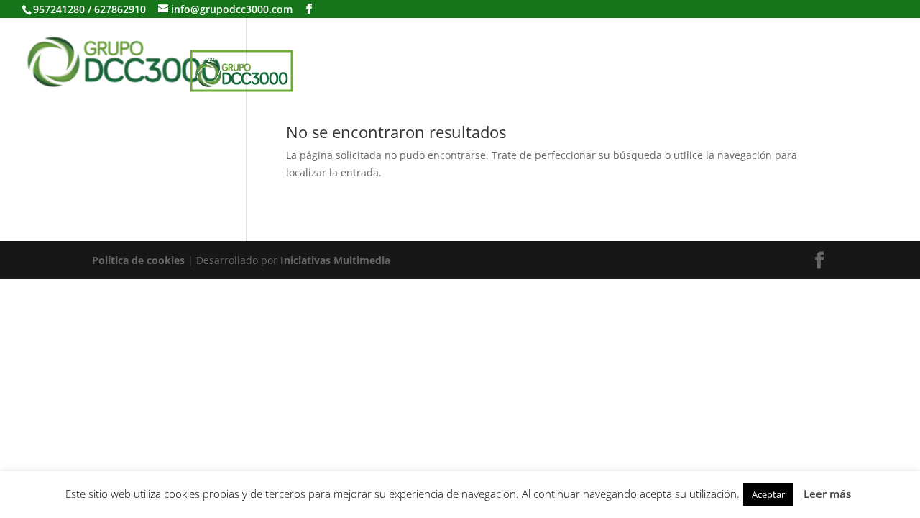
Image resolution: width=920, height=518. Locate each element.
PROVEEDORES (511, 35)
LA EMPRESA (229, 35)
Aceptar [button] (768, 494)
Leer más (827, 493)
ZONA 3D (604, 35)
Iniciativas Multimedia (335, 260)
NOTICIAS (680, 35)
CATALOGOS (326, 35)
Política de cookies (138, 260)
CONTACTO (763, 35)
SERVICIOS (414, 35)
